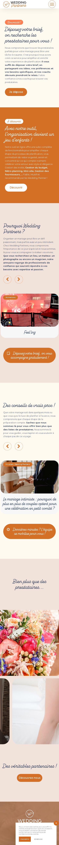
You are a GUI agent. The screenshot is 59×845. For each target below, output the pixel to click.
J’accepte (24, 839)
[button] (16, 188)
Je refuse (38, 839)
